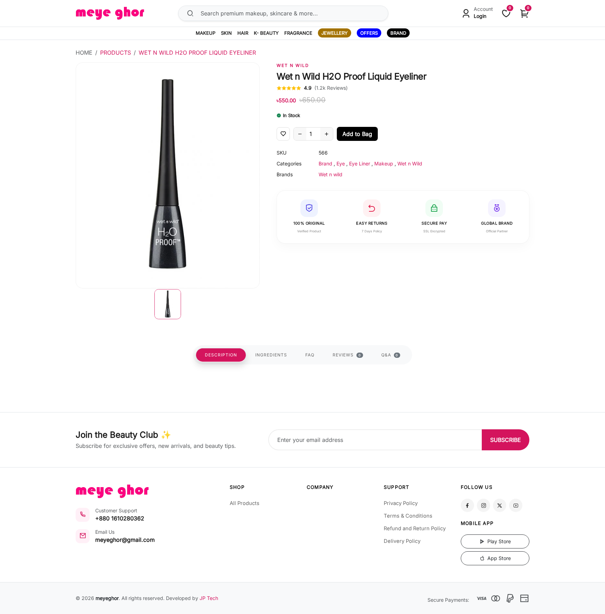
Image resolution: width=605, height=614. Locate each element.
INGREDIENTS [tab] (271, 354)
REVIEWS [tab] (347, 354)
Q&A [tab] (389, 354)
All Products (244, 503)
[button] (168, 304)
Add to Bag (357, 133)
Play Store (498, 541)
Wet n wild (293, 65)
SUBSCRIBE (505, 439)
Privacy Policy (401, 503)
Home (84, 52)
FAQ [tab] (309, 354)
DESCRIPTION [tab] (221, 354)
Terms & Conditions (408, 516)
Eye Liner (359, 163)
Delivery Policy (402, 541)
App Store (498, 558)
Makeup (383, 163)
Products (115, 52)
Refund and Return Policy (415, 528)
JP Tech (209, 598)
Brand (325, 163)
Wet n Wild (409, 163)
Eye (340, 163)
